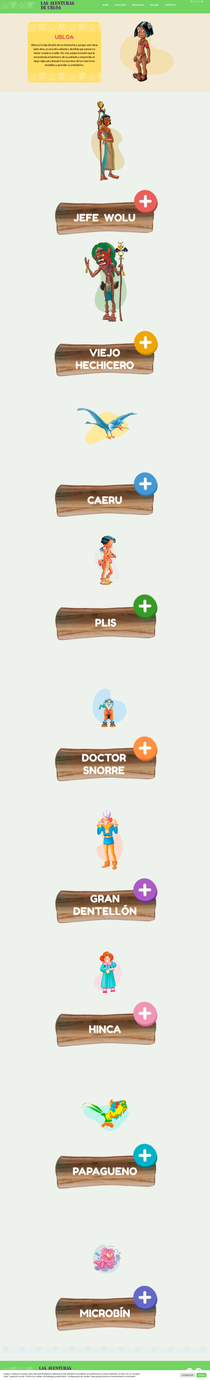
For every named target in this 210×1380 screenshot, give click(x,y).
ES (191, 1)
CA (196, 1)
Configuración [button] (187, 1375)
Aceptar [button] (201, 1375)
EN (202, 1)
